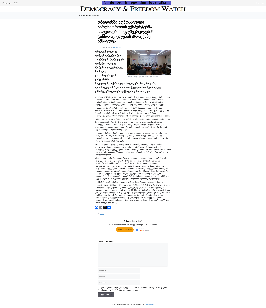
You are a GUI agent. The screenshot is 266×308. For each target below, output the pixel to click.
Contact (262, 3)
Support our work (125, 229)
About (257, 3)
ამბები (102, 214)
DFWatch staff (117, 47)
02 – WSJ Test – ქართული (89, 15)
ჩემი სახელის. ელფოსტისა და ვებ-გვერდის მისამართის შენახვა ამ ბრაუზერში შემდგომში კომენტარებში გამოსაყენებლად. (133, 288)
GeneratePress (149, 305)
